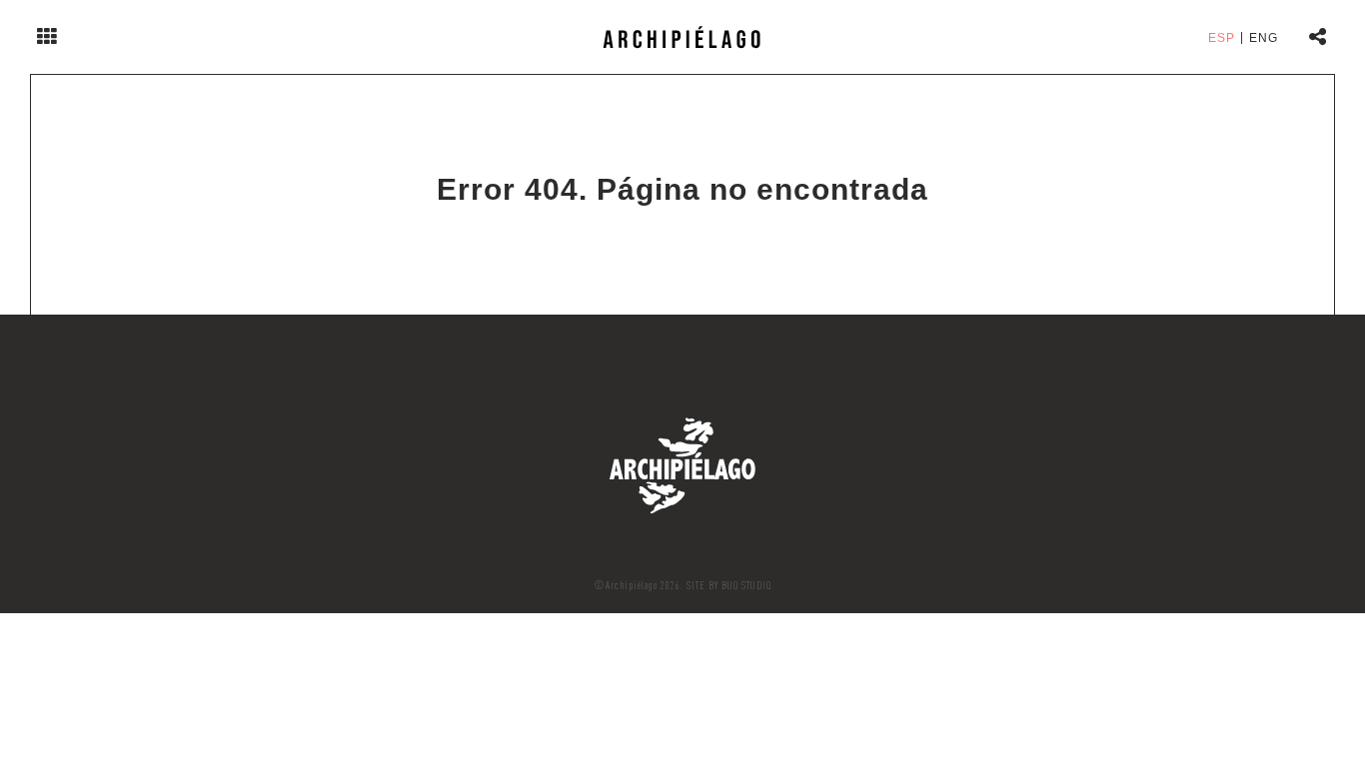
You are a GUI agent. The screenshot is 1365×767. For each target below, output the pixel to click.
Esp (1221, 38)
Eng (1263, 38)
